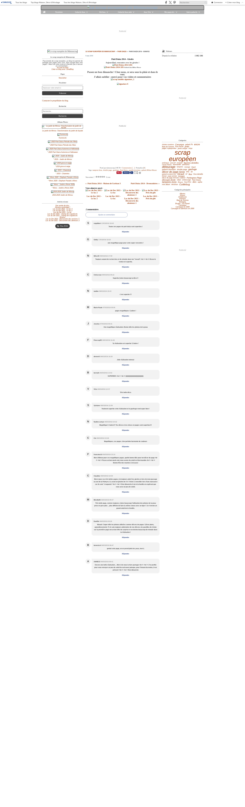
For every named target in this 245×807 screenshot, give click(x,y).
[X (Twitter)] (170, 2)
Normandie (177, 164)
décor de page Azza (173, 172)
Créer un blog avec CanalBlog (63, 69)
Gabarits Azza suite (125, 12)
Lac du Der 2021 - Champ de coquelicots (62, 214)
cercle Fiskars (167, 164)
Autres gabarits (191, 12)
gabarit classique (169, 169)
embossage (186, 180)
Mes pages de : (169, 12)
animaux (165, 163)
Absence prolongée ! (62, 207)
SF (186, 174)
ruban (179, 180)
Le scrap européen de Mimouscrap (100, 51)
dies (194, 182)
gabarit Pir (189, 144)
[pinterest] (174, 2)
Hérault (180, 174)
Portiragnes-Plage (194, 178)
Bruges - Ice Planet (182, 203)
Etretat (164, 176)
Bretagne (182, 202)
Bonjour (62, 217)
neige (190, 148)
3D (192, 172)
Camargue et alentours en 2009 (182, 208)
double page (182, 169)
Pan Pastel (179, 146)
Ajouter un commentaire (106, 215)
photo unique (182, 148)
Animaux (182, 199)
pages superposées (169, 148)
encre (197, 144)
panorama (185, 164)
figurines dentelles (191, 163)
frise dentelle (198, 174)
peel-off (172, 163)
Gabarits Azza (80, 12)
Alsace (180, 182)
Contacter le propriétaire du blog (55, 101)
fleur (190, 174)
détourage (168, 166)
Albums (182, 194)
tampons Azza (169, 182)
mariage (187, 167)
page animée (172, 176)
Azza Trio (147, 12)
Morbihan (174, 184)
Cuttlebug (184, 184)
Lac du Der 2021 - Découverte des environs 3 (62, 219)
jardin (187, 147)
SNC (187, 172)
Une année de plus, (62, 206)
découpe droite (169, 180)
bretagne (181, 176)
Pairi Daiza (121, 51)
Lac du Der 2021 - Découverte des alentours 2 (62, 220)
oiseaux (179, 163)
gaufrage (192, 169)
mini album (166, 184)
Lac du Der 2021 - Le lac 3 (62, 209)
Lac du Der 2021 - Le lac (62, 212)
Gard (193, 167)
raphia (200, 182)
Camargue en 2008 (182, 207)
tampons (180, 167)
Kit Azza (102, 12)
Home (44, 11)
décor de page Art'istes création (173, 178)
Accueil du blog (62, 68)
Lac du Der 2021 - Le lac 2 (62, 211)
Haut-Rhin (187, 182)
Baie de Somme (168, 146)
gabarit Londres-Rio (169, 174)
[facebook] (166, 2)
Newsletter (59, 12)
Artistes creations (168, 144)
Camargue (179, 145)
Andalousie (182, 197)
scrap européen (182, 155)
